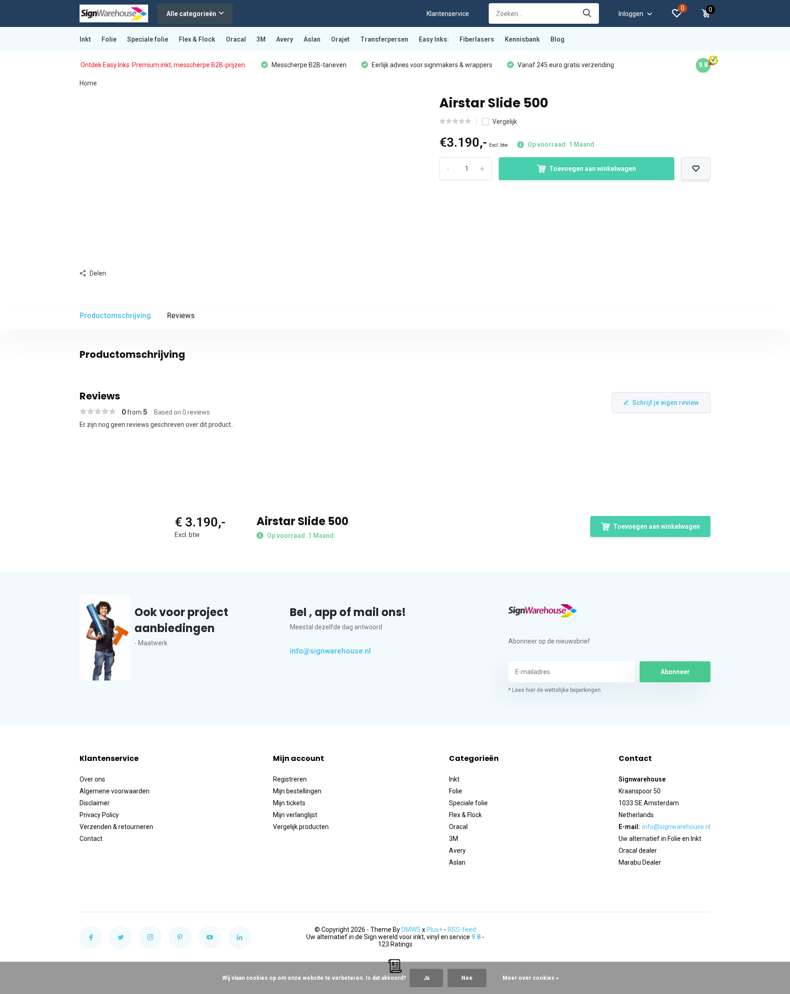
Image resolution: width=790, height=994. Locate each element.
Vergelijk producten (301, 826)
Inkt (85, 39)
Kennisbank (522, 39)
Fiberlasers (476, 39)
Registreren (290, 779)
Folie (109, 39)
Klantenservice (448, 13)
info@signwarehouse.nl (330, 651)
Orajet (340, 39)
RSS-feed (462, 929)
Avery (284, 39)
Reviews (181, 315)
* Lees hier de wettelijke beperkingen (554, 690)
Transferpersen (384, 39)
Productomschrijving (115, 315)
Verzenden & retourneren (116, 826)
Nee (467, 978)
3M (261, 39)
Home (88, 83)
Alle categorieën (191, 13)
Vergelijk (504, 121)
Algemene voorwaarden (114, 791)
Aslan (312, 39)
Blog (557, 39)
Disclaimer (95, 803)
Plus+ (435, 929)
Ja (426, 978)
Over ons (92, 779)
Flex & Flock (197, 39)
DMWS (411, 929)
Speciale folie (147, 39)
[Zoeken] (587, 13)
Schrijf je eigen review (665, 402)
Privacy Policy (99, 815)
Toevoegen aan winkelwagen (592, 168)
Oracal (236, 39)
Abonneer (675, 671)
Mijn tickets (289, 803)
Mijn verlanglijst (295, 815)
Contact (91, 838)
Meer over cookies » (530, 978)
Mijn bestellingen (297, 791)
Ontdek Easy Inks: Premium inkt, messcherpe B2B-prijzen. (163, 65)
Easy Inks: (434, 39)
